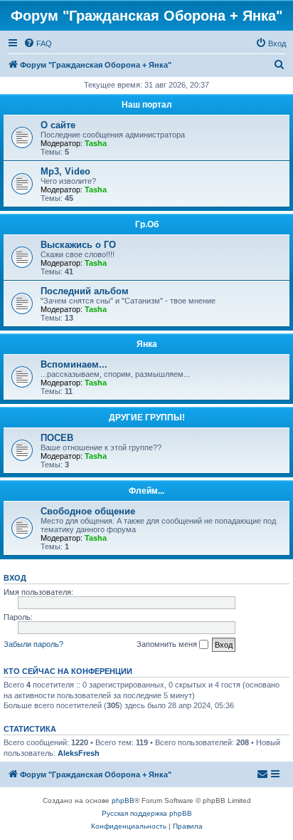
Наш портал (147, 105)
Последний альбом (85, 291)
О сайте (58, 125)
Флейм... (146, 491)
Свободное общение (88, 511)
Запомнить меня (168, 644)
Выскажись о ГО (78, 244)
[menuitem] (37, 43)
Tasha (96, 143)
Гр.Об (147, 224)
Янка (147, 344)
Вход (15, 578)
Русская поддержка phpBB (147, 813)
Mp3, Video (65, 171)
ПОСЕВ (57, 437)
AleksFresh (79, 753)
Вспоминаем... (74, 364)
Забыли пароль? (33, 644)
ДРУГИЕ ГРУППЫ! (147, 417)
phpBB (123, 800)
